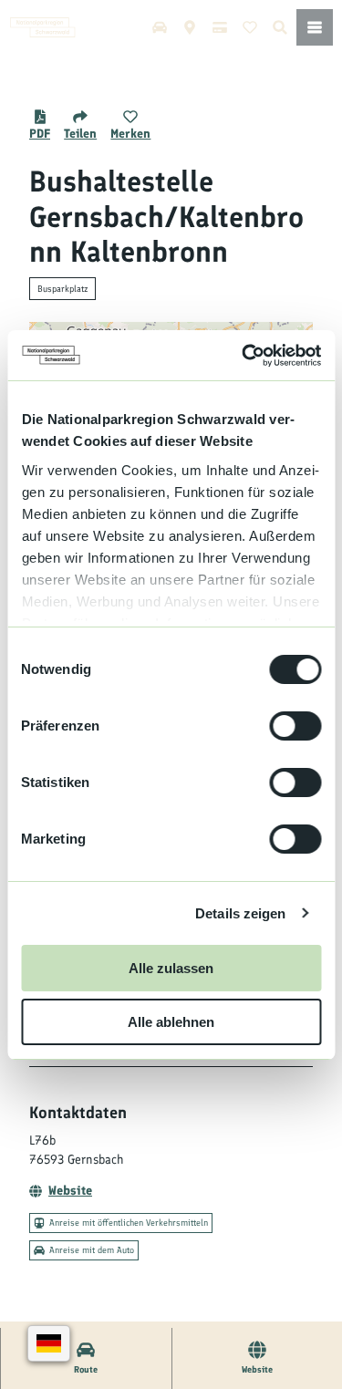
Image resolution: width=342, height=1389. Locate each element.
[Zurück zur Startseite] (42, 27)
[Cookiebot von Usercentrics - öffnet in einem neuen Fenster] (243, 356)
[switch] (295, 726)
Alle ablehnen (171, 1022)
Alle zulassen (171, 968)
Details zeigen (240, 913)
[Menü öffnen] (315, 27)
